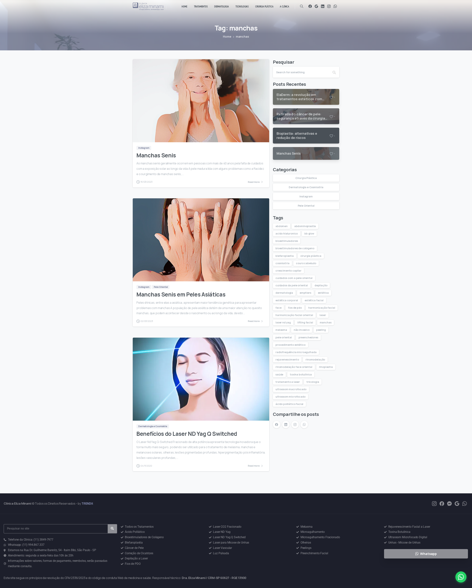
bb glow (309, 233)
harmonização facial (321, 307)
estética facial (314, 300)
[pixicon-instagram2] (434, 503)
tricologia (312, 382)
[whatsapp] (464, 503)
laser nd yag (283, 322)
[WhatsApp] (335, 6)
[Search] (301, 6)
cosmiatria (282, 263)
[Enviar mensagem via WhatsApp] (460, 576)
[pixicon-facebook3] (442, 503)
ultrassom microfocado (290, 396)
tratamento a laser (287, 382)
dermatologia (284, 292)
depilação (321, 285)
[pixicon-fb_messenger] (449, 503)
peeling (321, 330)
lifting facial (305, 322)
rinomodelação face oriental (293, 367)
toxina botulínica (301, 374)
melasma (281, 330)
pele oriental (283, 337)
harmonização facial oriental (294, 315)
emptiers (305, 292)
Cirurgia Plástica (306, 178)
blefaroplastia (284, 256)
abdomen (281, 226)
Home (227, 37)
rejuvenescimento (287, 359)
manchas (326, 322)
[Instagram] (329, 6)
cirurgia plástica (310, 256)
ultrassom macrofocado (290, 389)
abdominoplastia (305, 226)
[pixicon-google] (457, 503)
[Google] (316, 6)
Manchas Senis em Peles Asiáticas (180, 294)
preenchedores (308, 337)
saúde (279, 374)
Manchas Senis (156, 155)
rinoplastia (326, 367)
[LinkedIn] (323, 6)
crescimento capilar (288, 270)
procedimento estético (290, 344)
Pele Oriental (306, 205)
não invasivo (302, 330)
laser (323, 315)
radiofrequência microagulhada (295, 352)
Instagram (306, 196)
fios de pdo (295, 307)
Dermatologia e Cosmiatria (306, 187)
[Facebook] (310, 6)
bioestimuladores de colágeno (294, 248)
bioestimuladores (286, 241)
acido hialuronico (286, 233)
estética (323, 292)
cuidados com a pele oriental (294, 278)
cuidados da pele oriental (291, 285)
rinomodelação (315, 359)
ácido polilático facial (289, 404)
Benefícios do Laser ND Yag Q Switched (186, 433)
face (278, 307)
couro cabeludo (306, 263)
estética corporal (286, 300)
